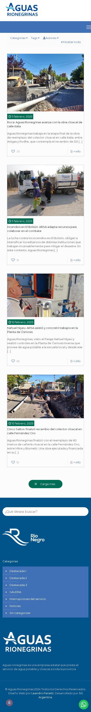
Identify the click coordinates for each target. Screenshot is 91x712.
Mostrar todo (72, 42)
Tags (34, 38)
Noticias (15, 606)
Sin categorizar (20, 613)
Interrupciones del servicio (28, 599)
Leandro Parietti (42, 693)
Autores (51, 38)
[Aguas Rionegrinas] (22, 17)
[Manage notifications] (9, 702)
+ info (77, 151)
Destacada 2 (18, 578)
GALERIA (15, 592)
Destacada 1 (18, 571)
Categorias (17, 38)
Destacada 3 (18, 585)
